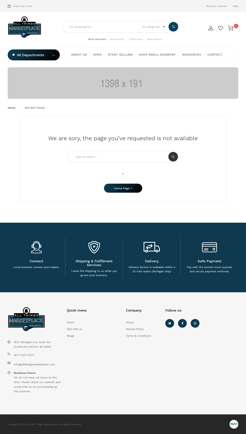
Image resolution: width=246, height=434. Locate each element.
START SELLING (120, 54)
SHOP (97, 54)
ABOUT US (79, 54)
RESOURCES (191, 54)
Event (70, 322)
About (130, 322)
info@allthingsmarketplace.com (34, 364)
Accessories (117, 39)
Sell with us (74, 329)
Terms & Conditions (138, 335)
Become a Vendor (216, 6)
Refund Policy (135, 329)
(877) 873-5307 (24, 355)
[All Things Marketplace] (24, 27)
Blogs (70, 335)
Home (11, 107)
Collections (135, 39)
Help (235, 6)
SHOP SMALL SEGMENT (157, 54)
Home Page (122, 188)
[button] (231, 27)
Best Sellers (154, 39)
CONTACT (214, 54)
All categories (151, 26)
